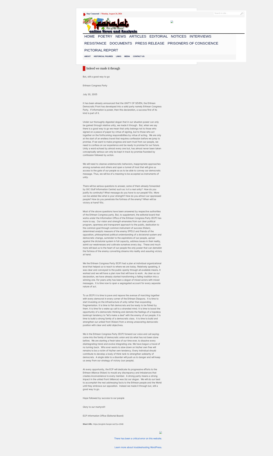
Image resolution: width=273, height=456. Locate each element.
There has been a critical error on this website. (138, 438)
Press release (149, 43)
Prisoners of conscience (193, 43)
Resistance (95, 43)
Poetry (105, 36)
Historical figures (103, 56)
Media (127, 56)
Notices (178, 36)
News (120, 36)
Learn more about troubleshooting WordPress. (138, 447)
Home (89, 36)
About (87, 56)
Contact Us (138, 56)
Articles (137, 36)
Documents (121, 43)
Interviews (200, 36)
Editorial (158, 36)
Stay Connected (93, 13)
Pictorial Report (101, 50)
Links (118, 56)
